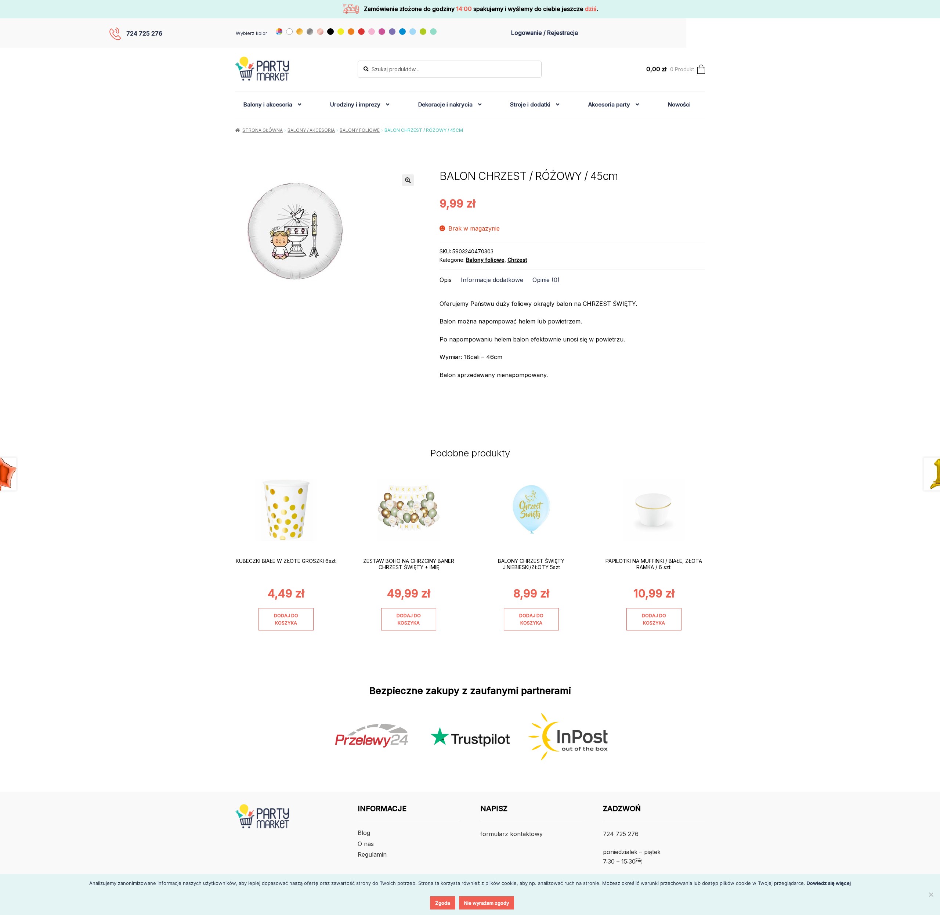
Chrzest (517, 260)
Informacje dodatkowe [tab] (492, 279)
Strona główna (262, 130)
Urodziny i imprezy (355, 104)
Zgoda (442, 903)
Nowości (679, 104)
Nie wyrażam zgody (486, 903)
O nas (366, 843)
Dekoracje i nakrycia (445, 104)
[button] (408, 180)
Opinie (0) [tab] (546, 279)
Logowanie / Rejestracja (544, 32)
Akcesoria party (609, 104)
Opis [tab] (446, 279)
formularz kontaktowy (511, 834)
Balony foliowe (360, 130)
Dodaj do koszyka (286, 619)
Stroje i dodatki (530, 104)
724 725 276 (144, 33)
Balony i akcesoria (267, 104)
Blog (364, 832)
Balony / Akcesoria (311, 130)
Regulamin (372, 854)
